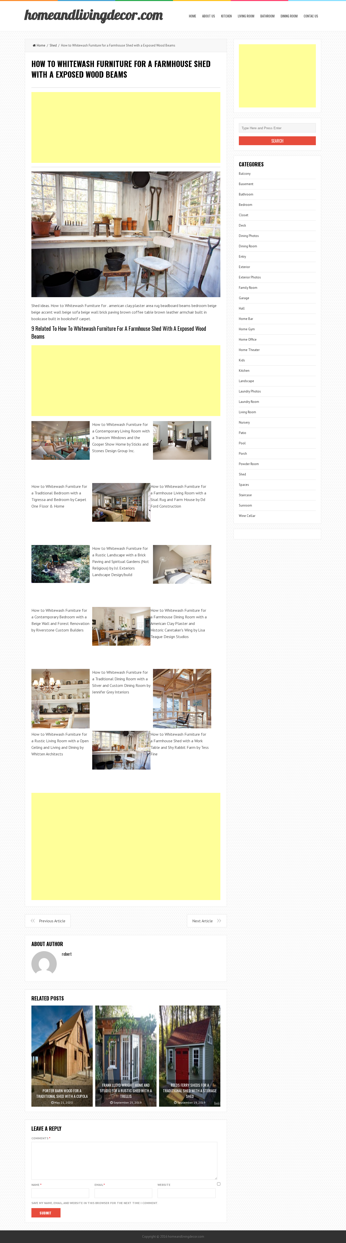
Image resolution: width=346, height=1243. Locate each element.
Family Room (248, 288)
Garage (244, 298)
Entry (242, 256)
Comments (40, 1138)
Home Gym (247, 329)
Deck (242, 225)
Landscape (246, 381)
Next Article (202, 920)
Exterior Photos (250, 277)
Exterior (244, 267)
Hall (242, 308)
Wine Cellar (247, 516)
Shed (53, 45)
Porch (243, 453)
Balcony (245, 173)
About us (208, 15)
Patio (242, 433)
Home (192, 15)
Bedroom (245, 205)
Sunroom (245, 505)
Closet (243, 215)
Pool (242, 443)
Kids (242, 360)
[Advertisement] (125, 127)
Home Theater (249, 350)
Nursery (244, 422)
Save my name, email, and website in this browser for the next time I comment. (94, 1203)
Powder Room (249, 464)
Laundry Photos (250, 391)
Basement (246, 184)
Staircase (245, 495)
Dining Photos (249, 236)
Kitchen (226, 15)
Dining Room (289, 15)
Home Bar (246, 319)
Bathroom (267, 15)
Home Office (248, 339)
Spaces (244, 485)
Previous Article (52, 920)
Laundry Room (249, 402)
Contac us (311, 15)
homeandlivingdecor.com (94, 14)
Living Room (246, 15)
